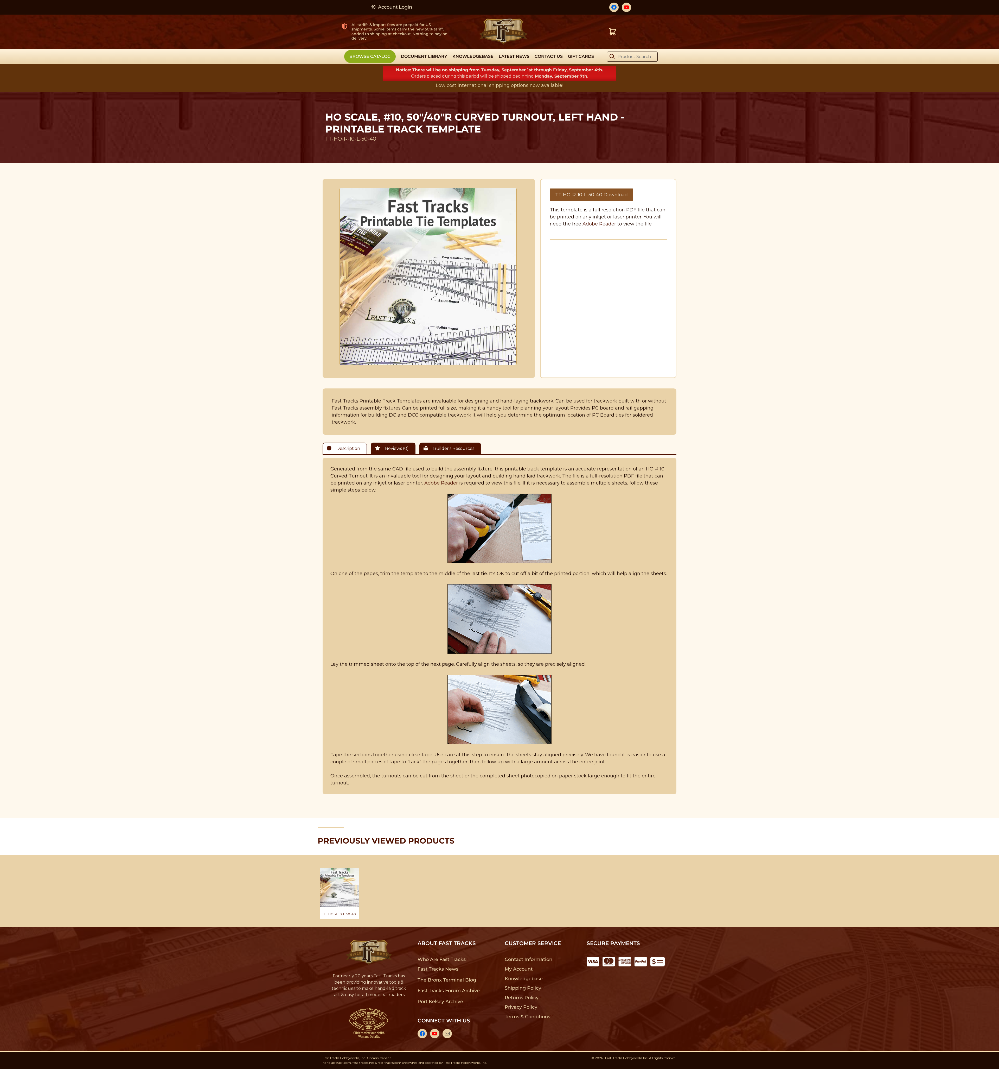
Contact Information (528, 959)
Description (347, 448)
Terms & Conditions (527, 1017)
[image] (428, 276)
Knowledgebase (523, 979)
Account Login (394, 7)
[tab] (346, 448)
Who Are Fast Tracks (442, 959)
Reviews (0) (396, 448)
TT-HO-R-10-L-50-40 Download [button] (591, 195)
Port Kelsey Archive (440, 1001)
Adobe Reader (599, 224)
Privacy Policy (521, 1007)
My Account (519, 969)
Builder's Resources (453, 448)
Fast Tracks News (438, 969)
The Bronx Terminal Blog (447, 980)
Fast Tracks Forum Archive (448, 990)
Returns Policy (522, 998)
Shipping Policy (523, 988)
